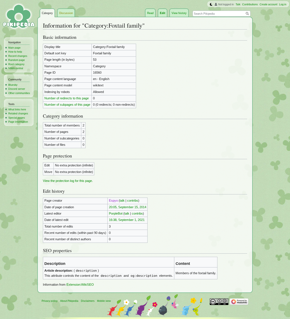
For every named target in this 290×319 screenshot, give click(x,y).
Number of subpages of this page (67, 104)
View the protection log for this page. (68, 181)
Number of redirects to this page (66, 98)
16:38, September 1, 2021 (127, 220)
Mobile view (104, 300)
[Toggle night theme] (211, 4)
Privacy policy (50, 300)
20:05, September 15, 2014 (127, 207)
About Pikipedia (69, 300)
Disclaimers (87, 300)
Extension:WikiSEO (80, 284)
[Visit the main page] (19, 17)
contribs (132, 200)
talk (122, 200)
